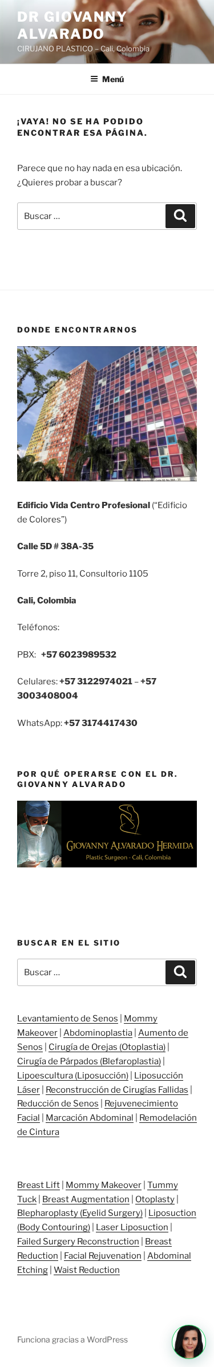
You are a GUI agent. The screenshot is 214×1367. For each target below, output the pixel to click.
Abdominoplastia (97, 1033)
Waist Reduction (87, 1270)
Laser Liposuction (132, 1227)
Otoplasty (155, 1199)
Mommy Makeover (104, 1185)
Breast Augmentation (86, 1199)
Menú (113, 79)
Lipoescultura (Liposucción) (72, 1075)
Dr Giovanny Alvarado (72, 25)
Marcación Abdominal (90, 1118)
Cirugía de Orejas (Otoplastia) (107, 1047)
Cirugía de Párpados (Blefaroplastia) (89, 1061)
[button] (189, 1342)
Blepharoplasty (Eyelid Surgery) (80, 1213)
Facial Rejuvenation (103, 1256)
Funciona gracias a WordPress (72, 1339)
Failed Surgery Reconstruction (78, 1241)
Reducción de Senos (58, 1103)
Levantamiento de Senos (67, 1018)
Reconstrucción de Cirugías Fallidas (117, 1090)
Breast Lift (38, 1185)
